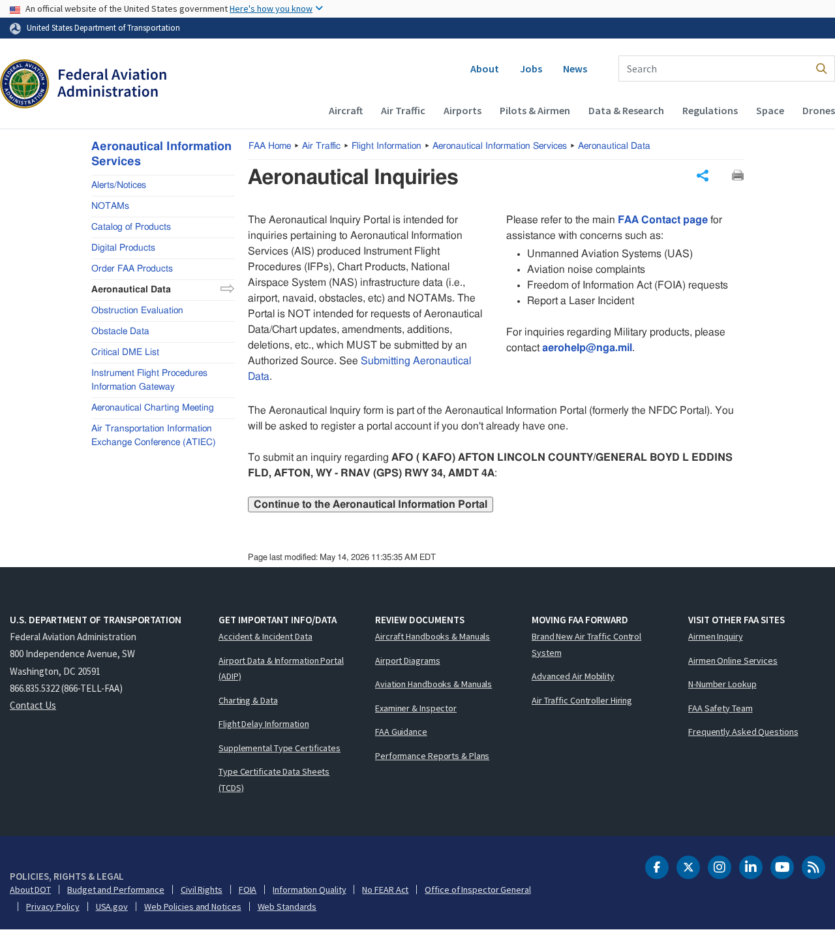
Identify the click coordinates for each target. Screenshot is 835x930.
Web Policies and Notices (192, 906)
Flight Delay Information (264, 724)
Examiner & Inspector (416, 708)
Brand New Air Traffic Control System (586, 644)
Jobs (531, 68)
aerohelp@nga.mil (587, 348)
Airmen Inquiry (715, 636)
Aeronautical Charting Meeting (152, 407)
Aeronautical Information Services (500, 146)
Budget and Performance (115, 889)
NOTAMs (110, 205)
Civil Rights (201, 889)
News (575, 68)
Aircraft (346, 110)
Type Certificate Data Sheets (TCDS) (274, 780)
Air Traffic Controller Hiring (582, 700)
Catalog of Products (131, 226)
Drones (818, 110)
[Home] (83, 85)
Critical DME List (125, 351)
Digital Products (123, 247)
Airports (462, 110)
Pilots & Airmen (535, 110)
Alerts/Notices (118, 184)
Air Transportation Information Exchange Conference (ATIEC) (153, 435)
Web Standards (287, 906)
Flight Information (386, 146)
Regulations (710, 110)
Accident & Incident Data (265, 636)
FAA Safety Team (720, 708)
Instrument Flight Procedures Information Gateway (149, 379)
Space (770, 110)
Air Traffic (403, 110)
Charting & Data (248, 700)
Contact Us (33, 705)
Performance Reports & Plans (432, 756)
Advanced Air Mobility (573, 676)
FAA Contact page (663, 220)
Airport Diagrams (407, 660)
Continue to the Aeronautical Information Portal (370, 504)
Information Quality (309, 889)
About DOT (30, 889)
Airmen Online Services (733, 660)
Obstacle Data (120, 330)
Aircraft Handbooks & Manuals (432, 636)
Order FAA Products (132, 268)
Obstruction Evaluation (137, 310)
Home (270, 146)
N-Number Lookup (722, 684)
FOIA (248, 889)
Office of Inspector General (477, 889)
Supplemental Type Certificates (280, 748)
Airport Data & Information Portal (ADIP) (281, 669)
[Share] (702, 175)
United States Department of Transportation (103, 27)
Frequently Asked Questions (743, 731)
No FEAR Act (385, 889)
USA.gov (112, 906)
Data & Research (626, 110)
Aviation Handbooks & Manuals (433, 684)
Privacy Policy (53, 906)
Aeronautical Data (614, 146)
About (484, 68)
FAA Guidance (401, 731)
